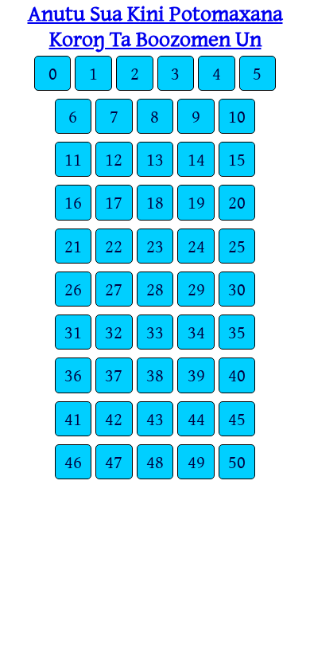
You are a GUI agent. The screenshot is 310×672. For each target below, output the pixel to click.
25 (237, 245)
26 (73, 288)
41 (73, 418)
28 (155, 288)
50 (237, 461)
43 (155, 418)
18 (155, 202)
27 (113, 288)
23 (155, 245)
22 (113, 245)
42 (113, 418)
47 (113, 461)
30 (237, 288)
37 (113, 374)
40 (237, 374)
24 (196, 245)
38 (155, 374)
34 (196, 331)
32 (113, 331)
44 (196, 418)
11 (73, 159)
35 (237, 331)
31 (73, 331)
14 (196, 159)
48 (155, 461)
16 (73, 202)
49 (196, 461)
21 (73, 245)
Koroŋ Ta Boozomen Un (155, 38)
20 (237, 202)
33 (155, 331)
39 (196, 374)
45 (237, 418)
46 (73, 461)
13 (155, 159)
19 (196, 202)
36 (73, 374)
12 (113, 159)
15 (237, 159)
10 (237, 116)
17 (113, 202)
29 (196, 288)
